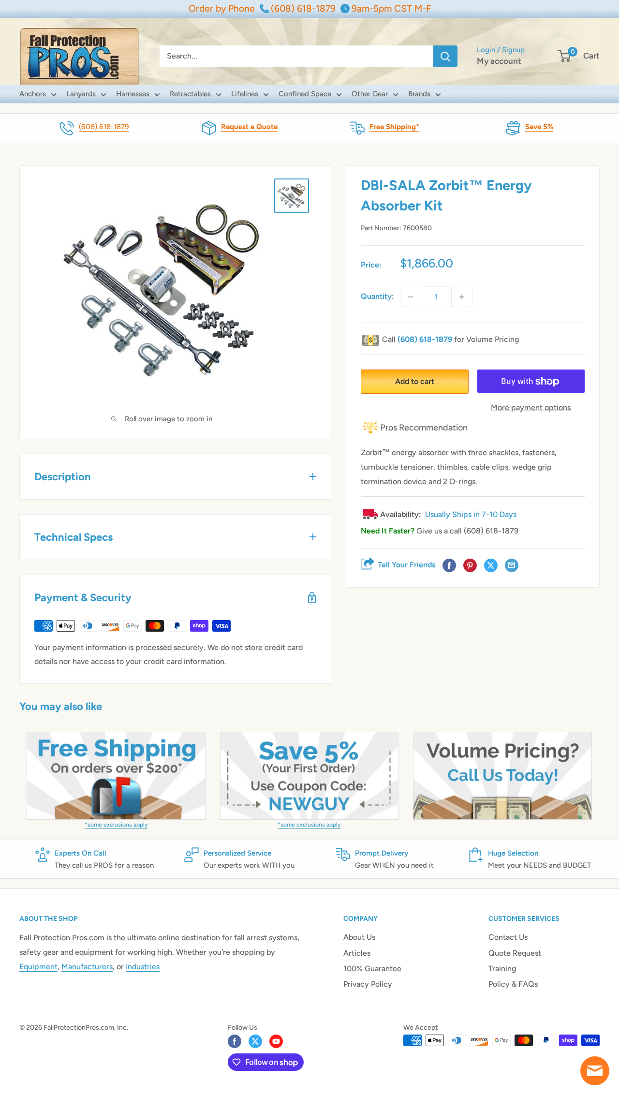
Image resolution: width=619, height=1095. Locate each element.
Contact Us (508, 937)
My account (499, 61)
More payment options (531, 408)
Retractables (190, 93)
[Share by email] (511, 566)
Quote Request (514, 953)
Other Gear (370, 93)
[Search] (445, 56)
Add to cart (414, 381)
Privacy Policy (367, 984)
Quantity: (377, 296)
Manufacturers (87, 966)
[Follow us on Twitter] (255, 1041)
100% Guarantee (372, 968)
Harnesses (132, 93)
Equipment (38, 966)
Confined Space (305, 93)
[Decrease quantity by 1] (410, 297)
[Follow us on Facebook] (234, 1041)
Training (502, 968)
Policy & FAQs (513, 984)
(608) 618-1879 (104, 126)
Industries (143, 966)
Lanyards (81, 93)
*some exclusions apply (116, 824)
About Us (359, 937)
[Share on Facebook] (449, 566)
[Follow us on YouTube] (276, 1041)
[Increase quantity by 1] (462, 297)
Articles (356, 953)
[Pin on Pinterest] (470, 566)
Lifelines (244, 93)
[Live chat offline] (594, 1070)
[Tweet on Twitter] (491, 566)
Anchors (32, 93)
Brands (419, 93)
